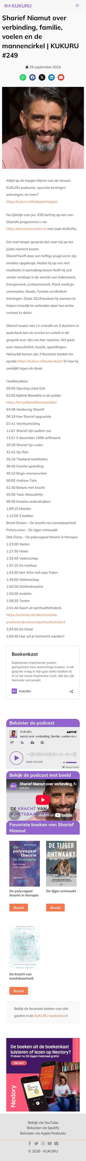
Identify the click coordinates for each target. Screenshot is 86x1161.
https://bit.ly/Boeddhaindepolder (31, 402)
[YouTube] (50, 1143)
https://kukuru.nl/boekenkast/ (40, 361)
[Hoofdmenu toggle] (77, 5)
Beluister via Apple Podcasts (43, 1133)
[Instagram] (43, 1143)
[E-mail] (56, 1143)
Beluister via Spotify (43, 1127)
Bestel (19, 907)
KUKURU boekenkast (50, 1016)
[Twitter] (36, 1143)
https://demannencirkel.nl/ (26, 229)
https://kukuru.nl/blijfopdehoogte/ (32, 201)
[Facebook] (30, 1143)
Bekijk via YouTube (43, 1122)
